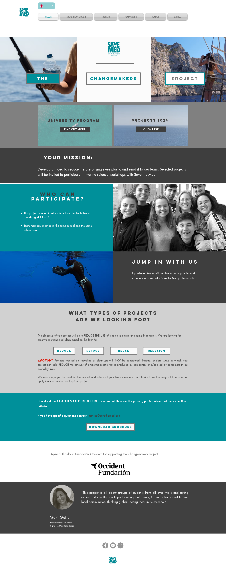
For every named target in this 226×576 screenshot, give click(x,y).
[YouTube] (113, 545)
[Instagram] (120, 545)
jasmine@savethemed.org (103, 415)
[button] (43, 78)
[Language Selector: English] (46, 5)
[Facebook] (105, 545)
